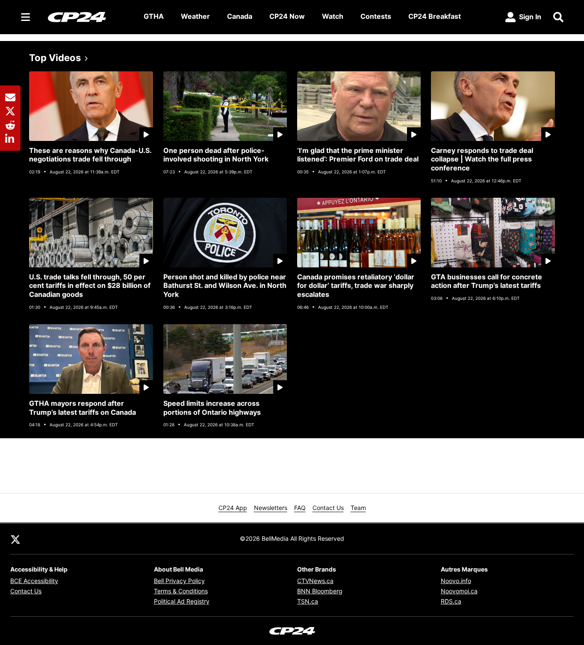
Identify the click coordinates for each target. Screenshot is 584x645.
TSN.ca (307, 601)
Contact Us (328, 507)
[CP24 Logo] (89, 17)
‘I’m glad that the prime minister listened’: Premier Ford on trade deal (358, 155)
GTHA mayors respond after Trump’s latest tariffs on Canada (82, 407)
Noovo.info (456, 580)
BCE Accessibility (34, 580)
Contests (375, 16)
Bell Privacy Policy (179, 580)
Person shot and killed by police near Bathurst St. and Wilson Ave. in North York (224, 286)
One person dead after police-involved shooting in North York (215, 155)
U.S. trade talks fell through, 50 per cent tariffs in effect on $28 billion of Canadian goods (89, 286)
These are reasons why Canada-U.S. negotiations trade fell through (90, 155)
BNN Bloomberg (319, 591)
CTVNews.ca (315, 580)
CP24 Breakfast (434, 16)
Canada (239, 16)
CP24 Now (287, 16)
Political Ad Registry (181, 601)
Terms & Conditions (181, 591)
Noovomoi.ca (459, 591)
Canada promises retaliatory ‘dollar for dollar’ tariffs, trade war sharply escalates (355, 286)
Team (358, 507)
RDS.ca (451, 601)
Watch (332, 16)
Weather (195, 16)
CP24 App (232, 507)
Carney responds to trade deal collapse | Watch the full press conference (482, 159)
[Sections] (25, 17)
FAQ (300, 507)
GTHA (154, 16)
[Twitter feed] (15, 539)
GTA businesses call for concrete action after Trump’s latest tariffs (486, 281)
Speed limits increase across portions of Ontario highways (212, 407)
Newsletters (270, 507)
